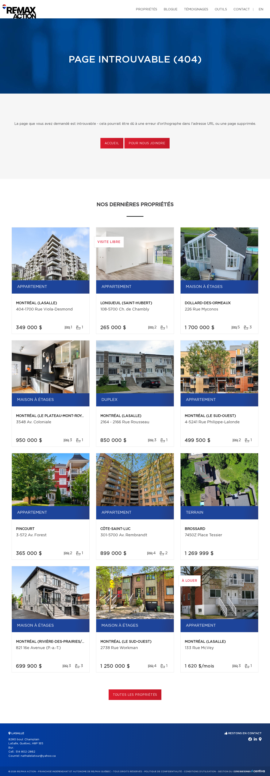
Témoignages (196, 9)
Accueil (112, 143)
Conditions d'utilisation (200, 772)
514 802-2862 (25, 751)
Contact (242, 9)
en (261, 9)
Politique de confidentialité (163, 772)
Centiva (258, 771)
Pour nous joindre (147, 143)
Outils (221, 9)
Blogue (170, 9)
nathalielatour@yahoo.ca (38, 756)
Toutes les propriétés (135, 694)
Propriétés (146, 9)
